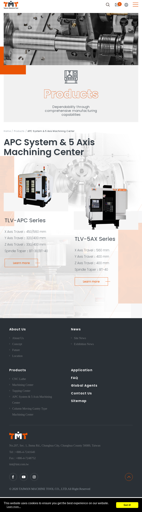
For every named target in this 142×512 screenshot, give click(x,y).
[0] (117, 5)
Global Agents (84, 385)
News (76, 329)
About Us (17, 329)
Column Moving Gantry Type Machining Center (29, 411)
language (126, 5)
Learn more (21, 263)
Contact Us (81, 393)
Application (81, 370)
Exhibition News (84, 344)
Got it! (127, 505)
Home (7, 131)
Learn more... (14, 506)
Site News (80, 338)
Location (17, 355)
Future (16, 350)
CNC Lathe (19, 378)
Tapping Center (21, 390)
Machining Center (22, 384)
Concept (17, 344)
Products (19, 131)
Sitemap (79, 401)
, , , (54, 445)
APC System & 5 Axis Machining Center (32, 399)
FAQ (74, 378)
